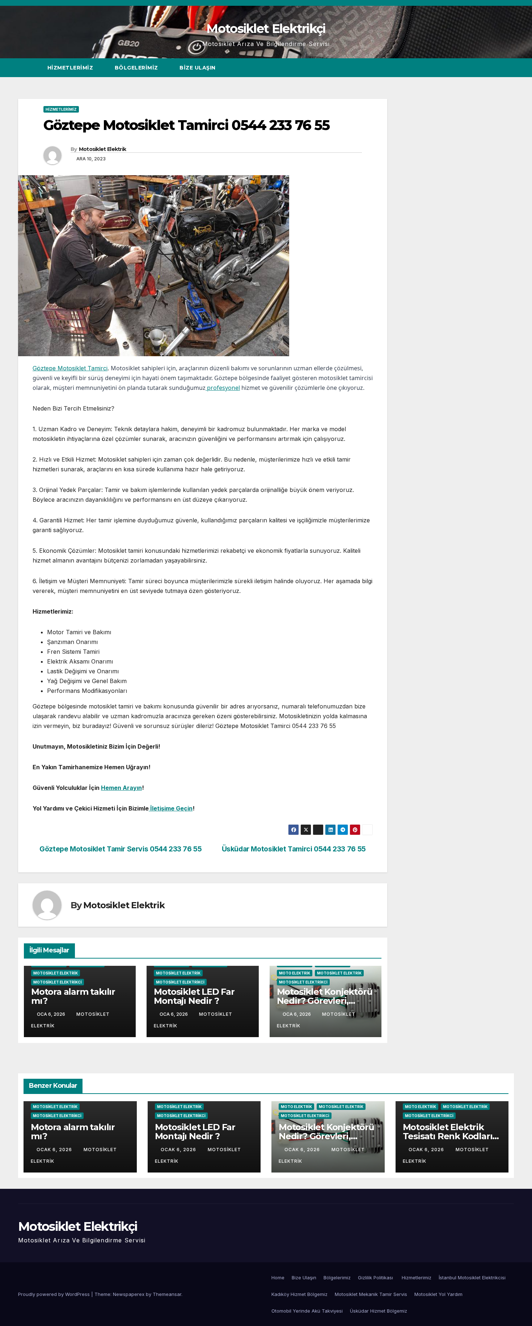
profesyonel (223, 388)
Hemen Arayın (121, 787)
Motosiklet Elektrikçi (265, 28)
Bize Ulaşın (198, 67)
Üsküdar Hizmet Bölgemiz (378, 1311)
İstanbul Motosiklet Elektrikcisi (472, 1277)
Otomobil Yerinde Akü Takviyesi (307, 1311)
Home (277, 1277)
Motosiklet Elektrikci (57, 982)
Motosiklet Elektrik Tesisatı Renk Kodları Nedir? (448, 1136)
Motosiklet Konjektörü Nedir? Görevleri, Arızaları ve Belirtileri (324, 1000)
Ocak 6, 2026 (55, 1149)
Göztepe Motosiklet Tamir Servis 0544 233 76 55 (120, 849)
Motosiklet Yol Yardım (438, 1294)
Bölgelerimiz (137, 67)
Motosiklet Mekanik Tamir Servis (371, 1294)
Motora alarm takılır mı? (73, 996)
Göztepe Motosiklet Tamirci (70, 368)
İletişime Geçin (171, 808)
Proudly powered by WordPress (54, 1294)
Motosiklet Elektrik (102, 149)
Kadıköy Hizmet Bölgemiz (299, 1294)
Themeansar (167, 1294)
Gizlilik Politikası (376, 1277)
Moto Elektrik (294, 973)
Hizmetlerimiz (71, 67)
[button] (495, 67)
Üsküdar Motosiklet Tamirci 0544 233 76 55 (295, 849)
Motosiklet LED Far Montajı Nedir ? (194, 996)
